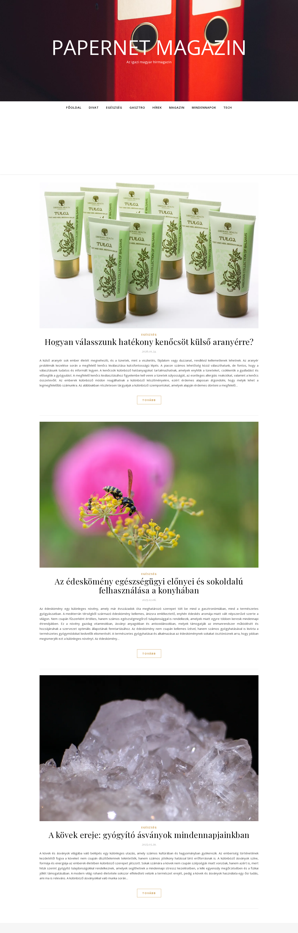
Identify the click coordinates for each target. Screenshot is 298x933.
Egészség (114, 107)
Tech (227, 107)
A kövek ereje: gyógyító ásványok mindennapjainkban (149, 834)
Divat (94, 107)
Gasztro (137, 107)
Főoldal (73, 107)
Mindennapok (204, 107)
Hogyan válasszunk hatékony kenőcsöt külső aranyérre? (149, 341)
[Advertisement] (149, 144)
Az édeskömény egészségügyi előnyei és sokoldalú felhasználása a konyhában (149, 585)
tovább (149, 400)
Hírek (157, 107)
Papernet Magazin (149, 47)
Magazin (176, 107)
